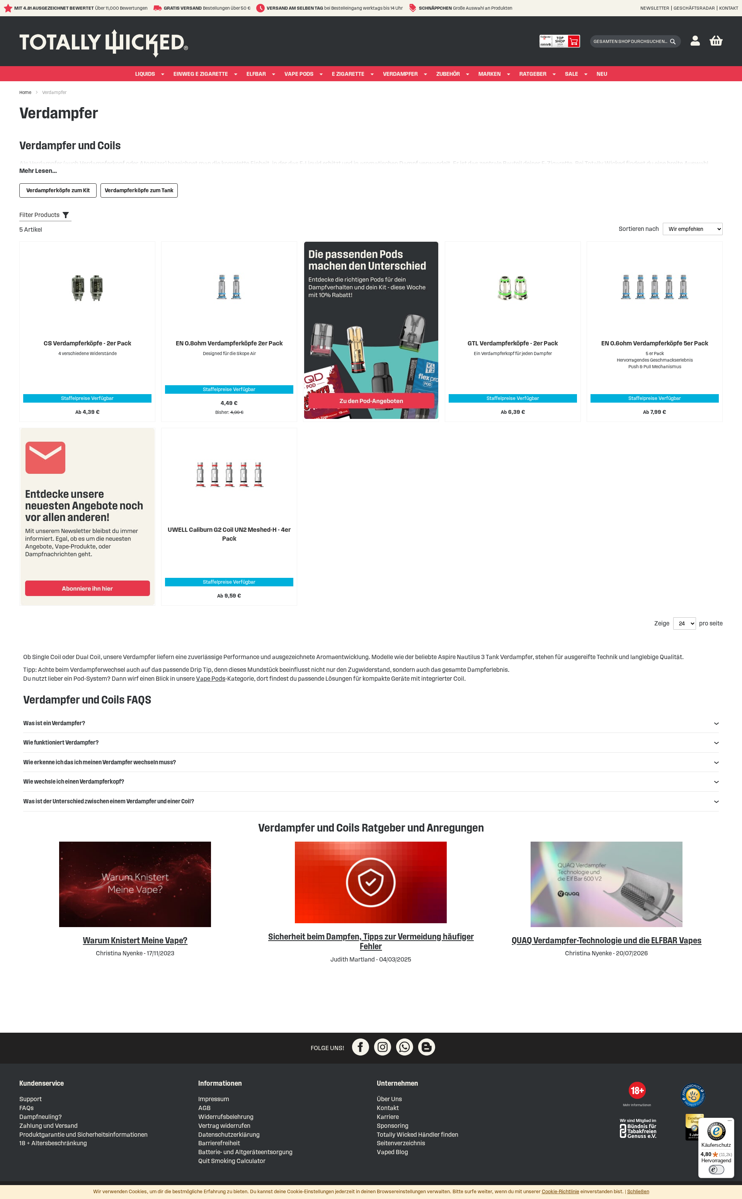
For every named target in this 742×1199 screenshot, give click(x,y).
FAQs (26, 1108)
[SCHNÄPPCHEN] (413, 8)
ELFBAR (256, 74)
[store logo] (103, 41)
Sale (571, 74)
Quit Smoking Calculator (231, 1161)
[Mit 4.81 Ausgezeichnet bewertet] (9, 8)
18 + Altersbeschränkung (53, 1143)
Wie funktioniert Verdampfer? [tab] (61, 742)
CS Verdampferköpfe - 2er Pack (87, 343)
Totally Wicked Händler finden (417, 1134)
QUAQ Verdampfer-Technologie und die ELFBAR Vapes (606, 940)
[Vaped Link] (426, 1047)
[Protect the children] (694, 1096)
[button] (695, 41)
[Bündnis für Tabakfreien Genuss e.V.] (637, 1127)
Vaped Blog (392, 1152)
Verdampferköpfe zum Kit (58, 190)
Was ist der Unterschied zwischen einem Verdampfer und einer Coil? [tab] (108, 801)
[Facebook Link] (360, 1047)
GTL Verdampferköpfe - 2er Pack (513, 343)
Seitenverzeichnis (401, 1143)
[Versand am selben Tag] (261, 8)
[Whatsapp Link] (404, 1047)
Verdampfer (400, 74)
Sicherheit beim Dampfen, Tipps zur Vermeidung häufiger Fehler (371, 941)
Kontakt (728, 7)
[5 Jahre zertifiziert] (694, 1127)
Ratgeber (532, 74)
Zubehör (448, 74)
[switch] (716, 1169)
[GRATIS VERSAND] (158, 8)
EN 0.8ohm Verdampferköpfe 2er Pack (229, 343)
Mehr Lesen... (38, 170)
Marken (489, 74)
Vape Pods (298, 74)
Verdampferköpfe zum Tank (139, 190)
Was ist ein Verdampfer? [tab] (54, 723)
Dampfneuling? (40, 1117)
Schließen (638, 1191)
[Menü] (729, 1122)
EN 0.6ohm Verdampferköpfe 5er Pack (654, 343)
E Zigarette (348, 74)
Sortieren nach (639, 228)
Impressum (213, 1099)
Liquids (145, 74)
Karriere (388, 1117)
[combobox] (635, 41)
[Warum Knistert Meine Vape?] (135, 925)
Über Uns (389, 1099)
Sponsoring (392, 1125)
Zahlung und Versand (48, 1125)
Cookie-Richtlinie (560, 1191)
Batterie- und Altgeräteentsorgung (245, 1152)
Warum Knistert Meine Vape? (135, 940)
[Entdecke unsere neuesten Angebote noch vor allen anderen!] (87, 516)
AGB (204, 1108)
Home (25, 92)
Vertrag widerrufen (224, 1125)
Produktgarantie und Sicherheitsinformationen (83, 1134)
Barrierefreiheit (219, 1143)
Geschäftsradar (694, 7)
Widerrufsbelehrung (226, 1117)
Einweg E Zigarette (201, 74)
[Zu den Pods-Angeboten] (371, 332)
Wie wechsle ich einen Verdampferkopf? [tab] (73, 781)
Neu (602, 74)
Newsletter (654, 7)
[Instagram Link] (382, 1047)
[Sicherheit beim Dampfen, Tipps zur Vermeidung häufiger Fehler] (371, 921)
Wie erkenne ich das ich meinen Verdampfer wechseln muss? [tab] (99, 762)
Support (30, 1099)
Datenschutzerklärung (229, 1134)
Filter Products (39, 215)
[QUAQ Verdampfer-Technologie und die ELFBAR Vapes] (606, 925)
